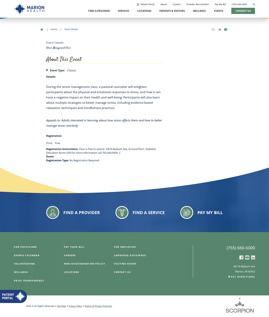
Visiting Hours (125, 264)
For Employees (125, 247)
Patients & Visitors (172, 11)
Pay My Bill (220, 4)
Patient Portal (148, 4)
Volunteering (24, 264)
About (163, 4)
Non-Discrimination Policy (84, 264)
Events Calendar (26, 255)
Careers (177, 4)
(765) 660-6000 (239, 4)
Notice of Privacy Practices (98, 306)
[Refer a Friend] (225, 29)
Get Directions (243, 277)
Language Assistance (130, 255)
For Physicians (25, 247)
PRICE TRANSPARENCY (29, 281)
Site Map (61, 306)
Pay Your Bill (74, 247)
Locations (144, 11)
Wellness (199, 11)
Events (218, 11)
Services (123, 11)
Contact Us (243, 11)
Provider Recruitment (197, 4)
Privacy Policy (75, 306)
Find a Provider (99, 11)
